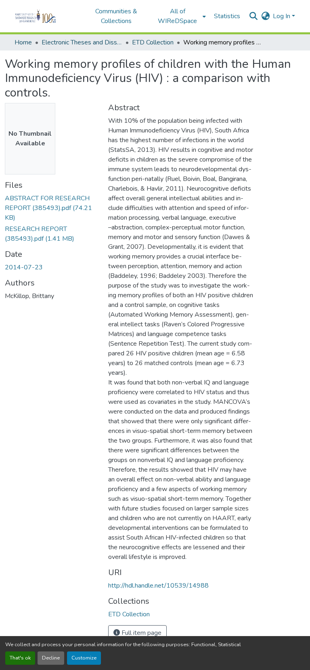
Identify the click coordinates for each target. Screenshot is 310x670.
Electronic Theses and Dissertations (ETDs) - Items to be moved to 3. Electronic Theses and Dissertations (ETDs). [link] (82, 42)
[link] (51, 208)
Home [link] (23, 42)
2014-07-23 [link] (24, 267)
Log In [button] (282, 16)
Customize (83, 658)
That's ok (20, 658)
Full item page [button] (140, 632)
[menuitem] (180, 16)
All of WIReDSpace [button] (177, 16)
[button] (47, 16)
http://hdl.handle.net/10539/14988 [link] (158, 585)
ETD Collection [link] (153, 42)
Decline (51, 658)
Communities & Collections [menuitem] (116, 16)
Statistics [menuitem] (227, 16)
